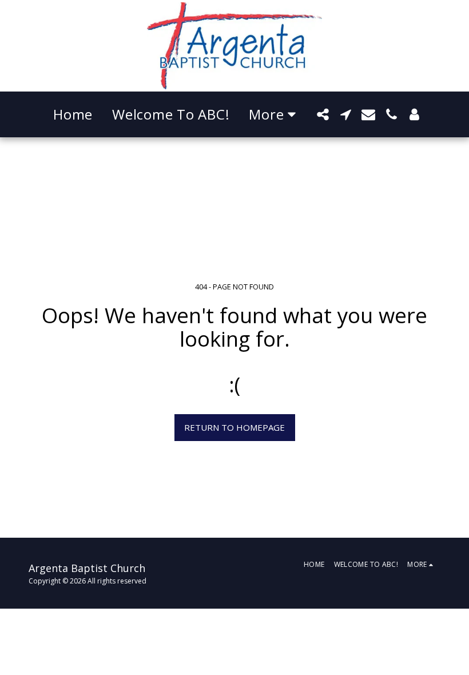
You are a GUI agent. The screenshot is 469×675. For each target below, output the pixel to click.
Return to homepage (234, 427)
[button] (322, 114)
